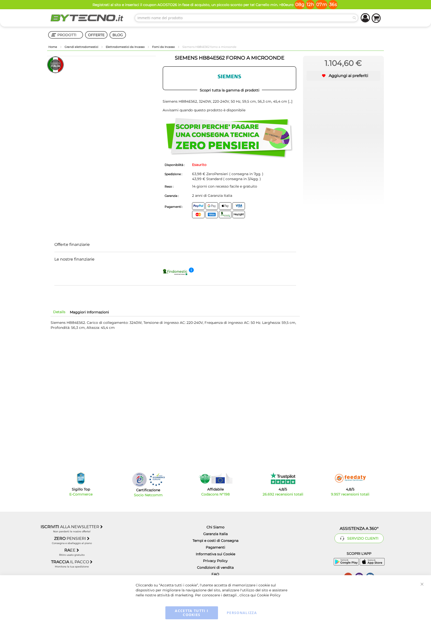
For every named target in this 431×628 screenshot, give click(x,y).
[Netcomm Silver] (139, 480)
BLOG (117, 35)
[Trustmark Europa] (157, 480)
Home (53, 47)
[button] (343, 76)
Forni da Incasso (164, 47)
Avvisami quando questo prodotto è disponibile (204, 110)
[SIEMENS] (229, 78)
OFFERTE (96, 35)
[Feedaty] (350, 478)
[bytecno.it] (87, 17)
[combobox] (246, 18)
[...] (289, 101)
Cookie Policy (269, 595)
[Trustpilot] (283, 478)
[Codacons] (215, 478)
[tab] (59, 312)
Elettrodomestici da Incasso (125, 47)
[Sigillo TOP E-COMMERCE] (81, 478)
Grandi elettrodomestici (82, 47)
